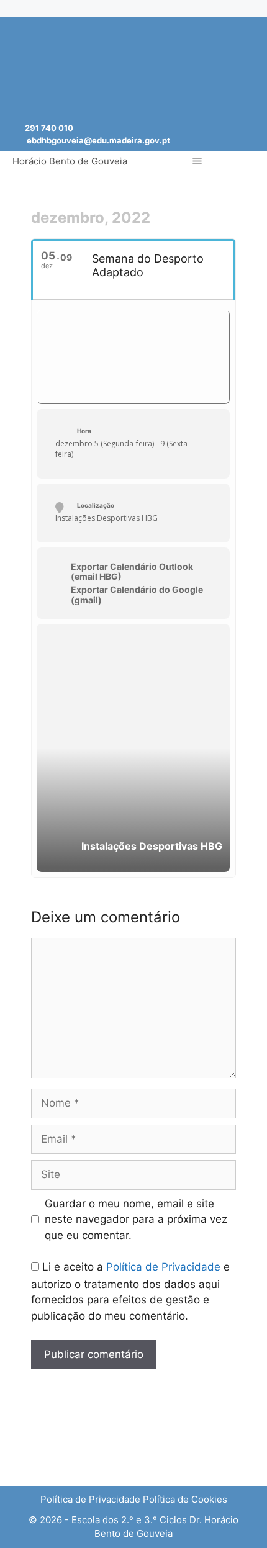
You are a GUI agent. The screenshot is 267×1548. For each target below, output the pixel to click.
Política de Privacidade (163, 1267)
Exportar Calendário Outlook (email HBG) (132, 572)
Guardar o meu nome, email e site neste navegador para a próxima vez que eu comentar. (136, 1219)
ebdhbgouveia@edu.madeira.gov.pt (98, 140)
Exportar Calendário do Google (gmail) (137, 595)
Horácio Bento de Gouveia (69, 161)
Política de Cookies (185, 1499)
